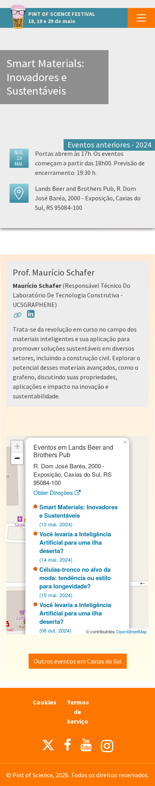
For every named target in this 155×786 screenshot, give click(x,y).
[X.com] (48, 747)
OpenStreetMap (131, 631)
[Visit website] (17, 316)
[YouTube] (86, 745)
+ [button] (17, 446)
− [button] (17, 458)
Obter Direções (54, 492)
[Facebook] (67, 745)
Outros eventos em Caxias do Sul (78, 661)
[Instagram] (107, 746)
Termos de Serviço (78, 711)
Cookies (44, 702)
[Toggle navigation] (141, 18)
